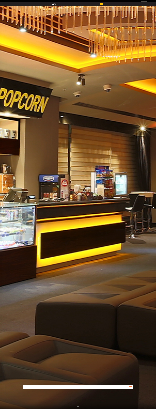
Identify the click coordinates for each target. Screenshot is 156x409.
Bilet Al (143, 404)
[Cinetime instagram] (150, 1)
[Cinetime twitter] (152, 1)
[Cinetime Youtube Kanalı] (149, 1)
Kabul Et (130, 386)
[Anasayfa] (55, 4)
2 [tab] (77, 406)
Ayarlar (127, 386)
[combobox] (137, 404)
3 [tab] (78, 406)
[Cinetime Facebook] (154, 1)
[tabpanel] (78, 207)
